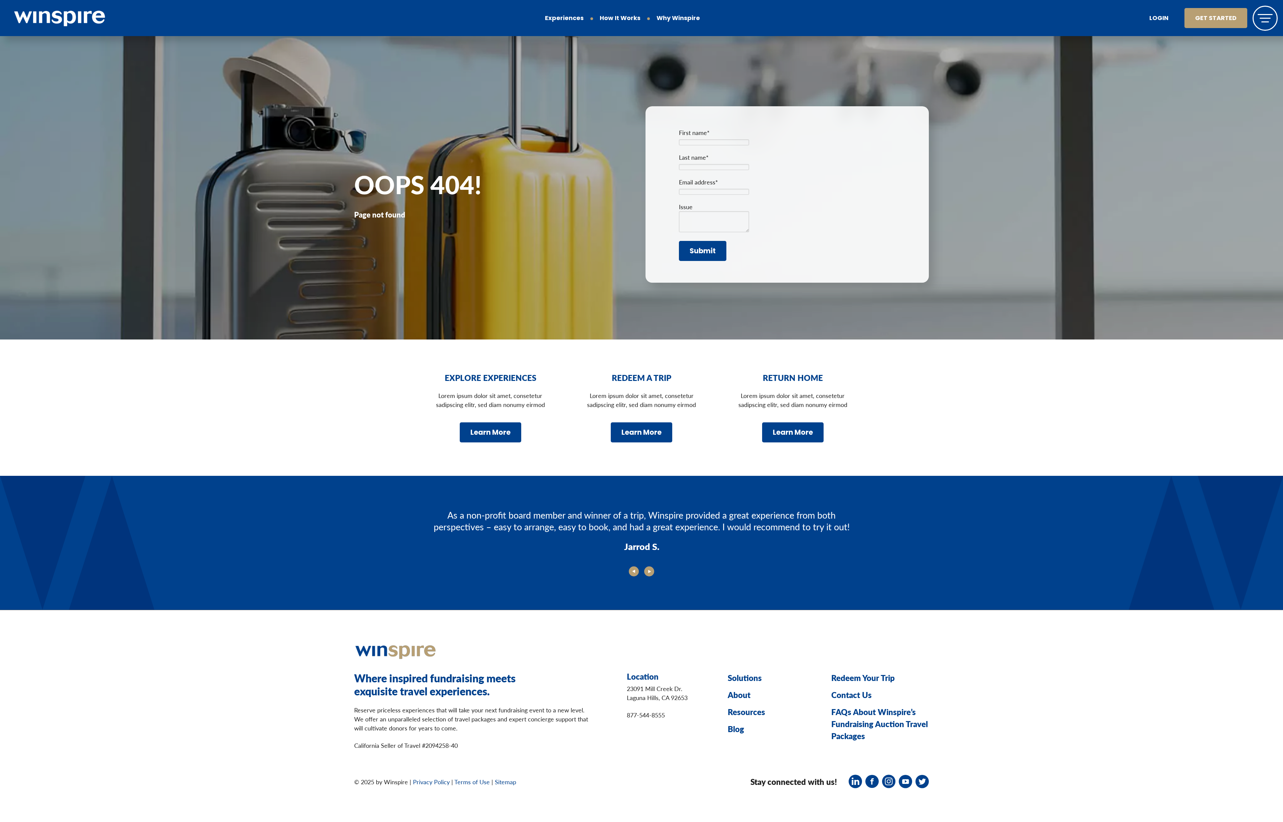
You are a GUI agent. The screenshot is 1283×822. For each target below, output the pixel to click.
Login (1158, 19)
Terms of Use (472, 782)
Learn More (490, 432)
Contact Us (851, 694)
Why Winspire (678, 19)
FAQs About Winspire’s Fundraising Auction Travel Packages (879, 723)
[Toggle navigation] (1265, 18)
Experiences (564, 19)
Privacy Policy (431, 782)
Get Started (1216, 19)
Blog (736, 728)
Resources (746, 711)
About (739, 694)
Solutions (745, 677)
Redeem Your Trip (863, 677)
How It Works (620, 19)
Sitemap (505, 782)
